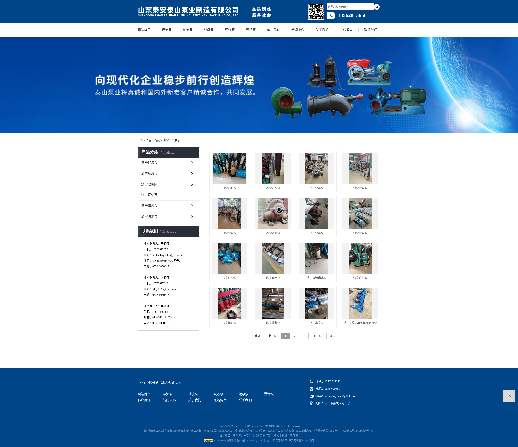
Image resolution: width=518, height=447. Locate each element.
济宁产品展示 (171, 140)
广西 (290, 435)
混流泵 (167, 30)
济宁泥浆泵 (149, 195)
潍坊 (251, 435)
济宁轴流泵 (149, 173)
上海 (273, 435)
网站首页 (144, 30)
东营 (246, 435)
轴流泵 (188, 30)
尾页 (332, 335)
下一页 (317, 335)
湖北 (279, 435)
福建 (284, 435)
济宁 (240, 435)
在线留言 (346, 30)
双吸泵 (209, 30)
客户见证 (273, 30)
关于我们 (322, 30)
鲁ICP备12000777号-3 (248, 440)
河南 (295, 435)
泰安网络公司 (280, 440)
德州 (257, 435)
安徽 (262, 435)
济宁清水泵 (149, 216)
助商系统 (231, 440)
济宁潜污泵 (149, 205)
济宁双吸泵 (149, 184)
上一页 (272, 335)
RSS (140, 382)
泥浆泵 (230, 30)
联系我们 (370, 30)
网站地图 (167, 382)
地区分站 (152, 382)
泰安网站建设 (296, 440)
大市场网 (309, 440)
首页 (157, 140)
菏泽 (235, 435)
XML (179, 382)
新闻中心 (297, 30)
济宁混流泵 (149, 162)
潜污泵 (251, 30)
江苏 (268, 435)
